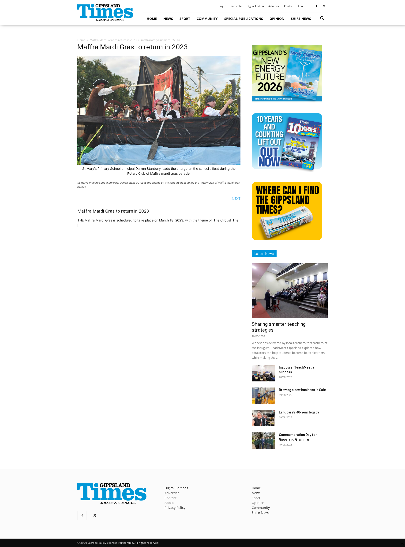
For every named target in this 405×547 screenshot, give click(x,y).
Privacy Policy (175, 507)
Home (152, 18)
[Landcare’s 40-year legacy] (263, 418)
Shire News (301, 18)
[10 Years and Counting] (287, 170)
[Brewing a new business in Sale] (263, 396)
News (168, 18)
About (301, 6)
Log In (222, 6)
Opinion (277, 18)
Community (207, 18)
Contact (288, 6)
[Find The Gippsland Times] (287, 239)
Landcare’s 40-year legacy (299, 412)
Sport (185, 18)
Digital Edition (255, 6)
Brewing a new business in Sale (302, 390)
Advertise (274, 6)
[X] (324, 6)
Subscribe (236, 6)
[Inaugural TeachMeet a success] (263, 373)
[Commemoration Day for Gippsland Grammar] (263, 440)
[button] (322, 19)
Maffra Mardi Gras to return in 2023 (113, 40)
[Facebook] (316, 6)
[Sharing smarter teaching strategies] (290, 290)
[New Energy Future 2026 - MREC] (287, 102)
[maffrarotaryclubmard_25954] (158, 164)
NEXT (236, 198)
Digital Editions (176, 488)
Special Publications (243, 18)
